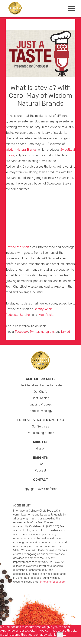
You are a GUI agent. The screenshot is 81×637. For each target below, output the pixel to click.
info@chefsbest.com (53, 581)
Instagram (47, 331)
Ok (59, 634)
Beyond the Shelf (17, 247)
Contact (40, 479)
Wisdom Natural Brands (21, 149)
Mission (40, 448)
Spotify (39, 309)
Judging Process (40, 404)
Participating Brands (40, 433)
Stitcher (25, 315)
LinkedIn (66, 331)
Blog (41, 464)
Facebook (21, 331)
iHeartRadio (45, 315)
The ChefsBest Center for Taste (40, 385)
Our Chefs (40, 391)
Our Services (40, 426)
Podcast (40, 470)
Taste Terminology (40, 411)
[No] (64, 635)
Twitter (34, 331)
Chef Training (40, 398)
